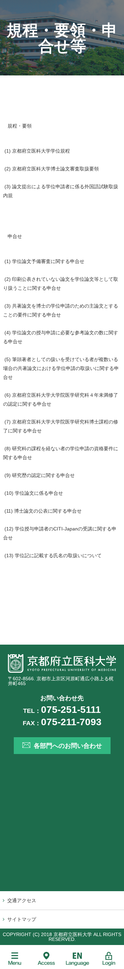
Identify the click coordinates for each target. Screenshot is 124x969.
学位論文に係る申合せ (39, 493)
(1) (7, 261)
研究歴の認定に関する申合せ (43, 475)
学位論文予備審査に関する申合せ (48, 261)
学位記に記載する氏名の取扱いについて (58, 555)
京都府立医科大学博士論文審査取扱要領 (55, 168)
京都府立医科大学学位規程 (41, 151)
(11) (8, 511)
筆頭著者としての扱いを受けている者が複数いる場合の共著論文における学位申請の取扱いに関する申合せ (61, 368)
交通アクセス (21, 900)
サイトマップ (21, 919)
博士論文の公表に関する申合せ (48, 511)
